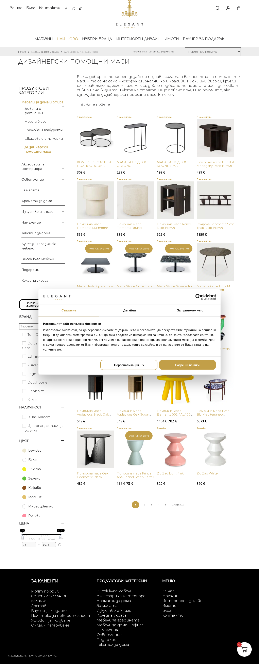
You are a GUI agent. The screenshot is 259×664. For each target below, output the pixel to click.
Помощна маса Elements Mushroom (92, 226)
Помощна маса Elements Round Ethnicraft (129, 227)
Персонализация (126, 365)
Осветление (32, 179)
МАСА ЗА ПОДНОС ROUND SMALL (172, 164)
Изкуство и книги (37, 212)
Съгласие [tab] (69, 310)
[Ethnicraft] (23, 356)
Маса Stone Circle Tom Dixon (134, 288)
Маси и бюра (35, 122)
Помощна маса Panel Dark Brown (174, 226)
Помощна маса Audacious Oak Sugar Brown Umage (133, 414)
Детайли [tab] (129, 310)
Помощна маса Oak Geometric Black (92, 475)
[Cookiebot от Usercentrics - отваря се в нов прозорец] (198, 297)
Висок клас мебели (37, 259)
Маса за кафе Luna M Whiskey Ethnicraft (213, 288)
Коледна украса (34, 280)
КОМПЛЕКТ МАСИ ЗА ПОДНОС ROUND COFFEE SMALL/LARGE (95, 165)
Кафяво (34, 488)
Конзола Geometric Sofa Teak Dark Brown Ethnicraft (215, 227)
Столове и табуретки (44, 130)
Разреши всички (187, 365)
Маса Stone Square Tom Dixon (175, 288)
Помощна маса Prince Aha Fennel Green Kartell (135, 475)
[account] (228, 8)
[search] (217, 8)
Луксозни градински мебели (39, 246)
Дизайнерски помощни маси (37, 149)
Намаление (31, 222)
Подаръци (30, 270)
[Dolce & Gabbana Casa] (23, 343)
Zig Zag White (207, 473)
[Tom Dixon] (23, 334)
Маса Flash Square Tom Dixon (95, 288)
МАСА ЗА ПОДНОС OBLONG (132, 164)
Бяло (32, 460)
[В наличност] (23, 416)
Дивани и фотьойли (33, 111)
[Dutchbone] (23, 382)
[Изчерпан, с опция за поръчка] (23, 425)
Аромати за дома (36, 201)
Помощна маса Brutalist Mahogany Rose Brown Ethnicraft (215, 165)
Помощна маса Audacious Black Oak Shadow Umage (93, 414)
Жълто (34, 469)
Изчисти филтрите (34, 304)
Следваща (178, 504)
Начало (22, 51)
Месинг (35, 497)
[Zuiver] (23, 365)
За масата (30, 190)
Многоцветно (40, 506)
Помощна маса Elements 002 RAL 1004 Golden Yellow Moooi (175, 414)
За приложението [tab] (190, 310)
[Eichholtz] (23, 390)
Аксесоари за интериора (32, 166)
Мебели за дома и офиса (45, 51)
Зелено (34, 478)
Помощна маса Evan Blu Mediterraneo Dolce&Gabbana (213, 414)
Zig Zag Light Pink (170, 473)
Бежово (34, 450)
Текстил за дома (35, 233)
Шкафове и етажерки (43, 139)
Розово (34, 516)
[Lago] (23, 373)
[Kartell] (23, 399)
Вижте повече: (95, 104)
